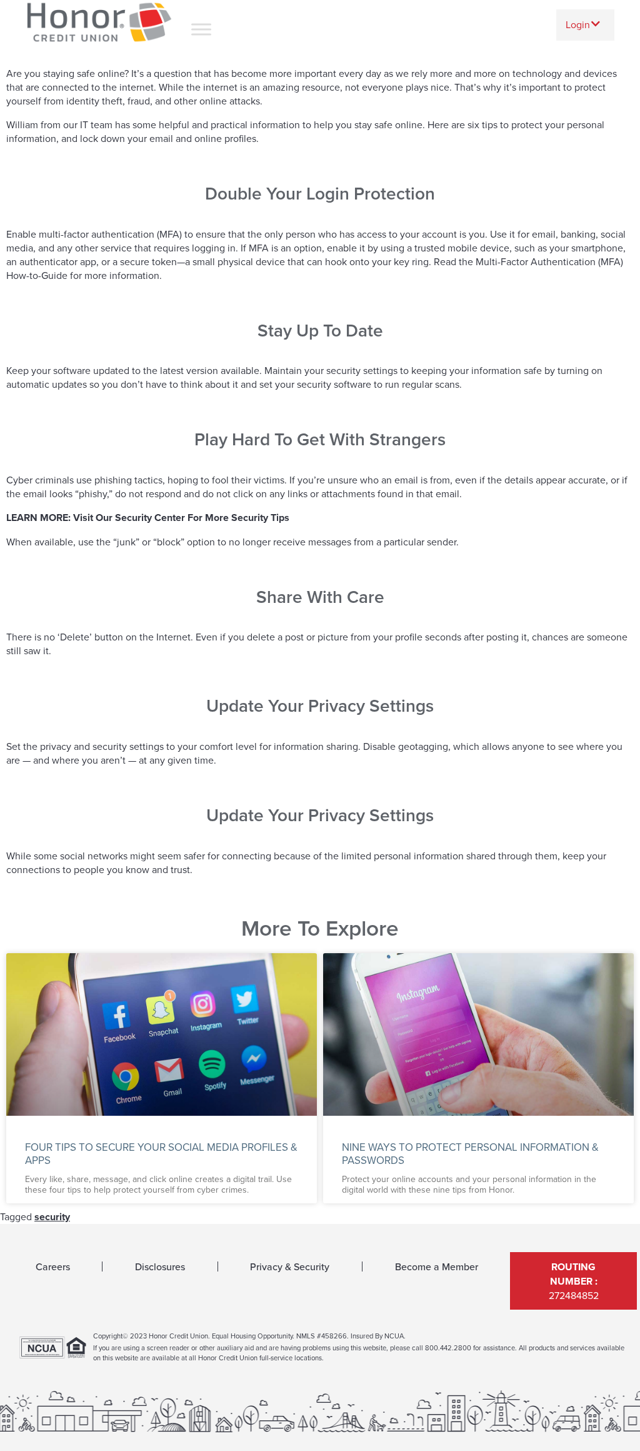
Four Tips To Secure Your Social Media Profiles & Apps (161, 1153)
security (52, 1217)
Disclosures (160, 1266)
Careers (53, 1266)
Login (578, 24)
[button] (585, 24)
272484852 (574, 1281)
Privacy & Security (289, 1266)
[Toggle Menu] (201, 29)
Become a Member (436, 1266)
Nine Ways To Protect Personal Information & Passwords (470, 1153)
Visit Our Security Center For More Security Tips (181, 517)
